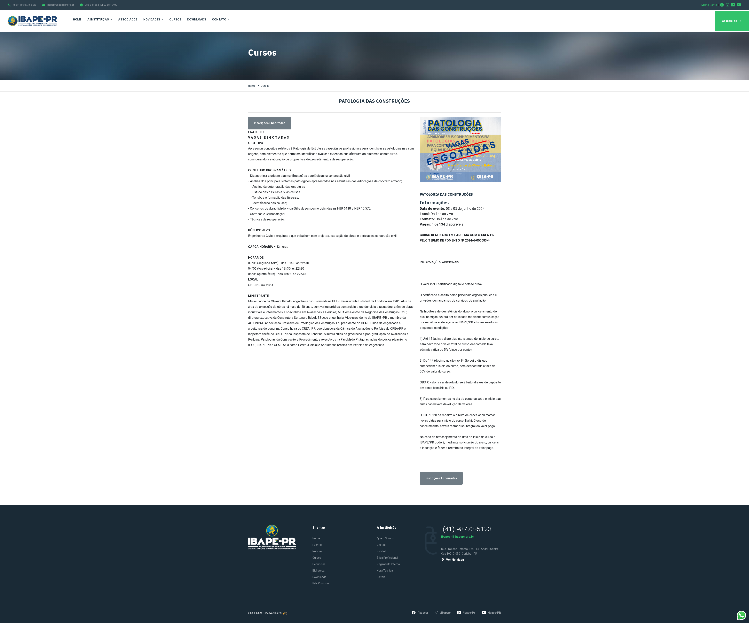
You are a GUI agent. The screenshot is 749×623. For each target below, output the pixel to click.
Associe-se (729, 20)
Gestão (381, 544)
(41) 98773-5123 (467, 529)
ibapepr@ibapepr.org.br (60, 4)
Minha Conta (709, 4)
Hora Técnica (385, 570)
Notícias (317, 551)
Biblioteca (318, 570)
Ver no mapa (455, 559)
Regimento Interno (388, 564)
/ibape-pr (469, 612)
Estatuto (382, 551)
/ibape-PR (494, 612)
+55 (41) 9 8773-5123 (24, 4)
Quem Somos (385, 538)
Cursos (265, 85)
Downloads (319, 577)
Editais (381, 577)
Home (252, 85)
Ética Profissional (387, 557)
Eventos (317, 544)
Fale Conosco (320, 583)
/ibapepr (423, 612)
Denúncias (318, 564)
